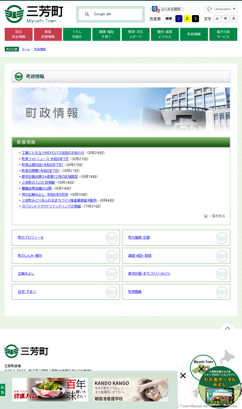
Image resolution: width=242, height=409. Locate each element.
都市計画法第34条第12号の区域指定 (50, 176)
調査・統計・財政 (139, 255)
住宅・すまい (27, 291)
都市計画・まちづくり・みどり (149, 273)
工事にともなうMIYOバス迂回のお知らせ (53, 152)
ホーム (26, 49)
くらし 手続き (77, 34)
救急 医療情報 (48, 34)
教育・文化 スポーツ (135, 34)
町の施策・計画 (139, 237)
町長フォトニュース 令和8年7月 (45, 159)
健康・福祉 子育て (106, 34)
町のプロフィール (31, 237)
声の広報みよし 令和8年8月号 (45, 194)
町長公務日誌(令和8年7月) (42, 165)
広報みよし (26, 273)
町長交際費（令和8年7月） (41, 170)
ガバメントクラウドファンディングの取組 (51, 206)
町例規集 (135, 291)
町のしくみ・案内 (30, 255)
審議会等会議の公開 (37, 188)
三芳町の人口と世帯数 (38, 182)
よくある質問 (170, 9)
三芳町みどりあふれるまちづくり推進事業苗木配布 (59, 200)
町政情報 (194, 34)
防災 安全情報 (18, 34)
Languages (222, 9)
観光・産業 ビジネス (164, 34)
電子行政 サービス (223, 34)
